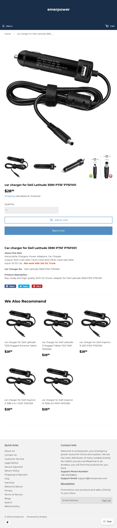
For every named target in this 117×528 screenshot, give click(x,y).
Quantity (9, 204)
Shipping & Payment (16, 474)
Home (8, 34)
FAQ (7, 478)
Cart (112, 26)
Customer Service (14, 459)
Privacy (8, 490)
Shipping (10, 196)
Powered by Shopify (37, 516)
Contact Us (11, 455)
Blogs (8, 498)
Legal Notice (11, 463)
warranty (9, 482)
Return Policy (12, 470)
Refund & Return (14, 486)
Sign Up (106, 500)
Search (8, 502)
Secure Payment (14, 467)
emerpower (58, 9)
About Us (10, 451)
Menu (9, 26)
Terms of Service (14, 494)
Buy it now (58, 230)
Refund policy (12, 506)
